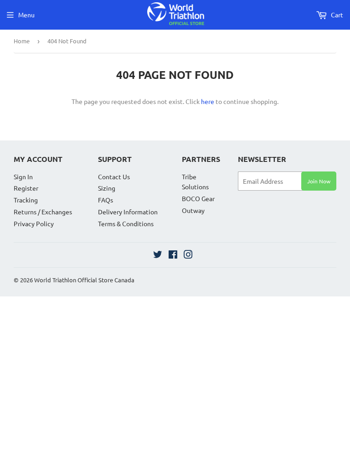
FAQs (105, 200)
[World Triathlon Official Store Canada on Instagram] (188, 255)
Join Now (318, 181)
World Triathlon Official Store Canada (84, 280)
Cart (336, 14)
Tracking (26, 200)
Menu (26, 14)
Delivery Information (128, 212)
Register (26, 188)
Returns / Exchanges (43, 212)
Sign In (23, 176)
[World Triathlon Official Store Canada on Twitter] (157, 255)
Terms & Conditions (126, 223)
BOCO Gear (198, 198)
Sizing (106, 188)
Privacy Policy (34, 223)
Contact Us (114, 176)
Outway (193, 210)
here (207, 101)
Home (22, 41)
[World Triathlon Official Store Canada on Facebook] (173, 255)
